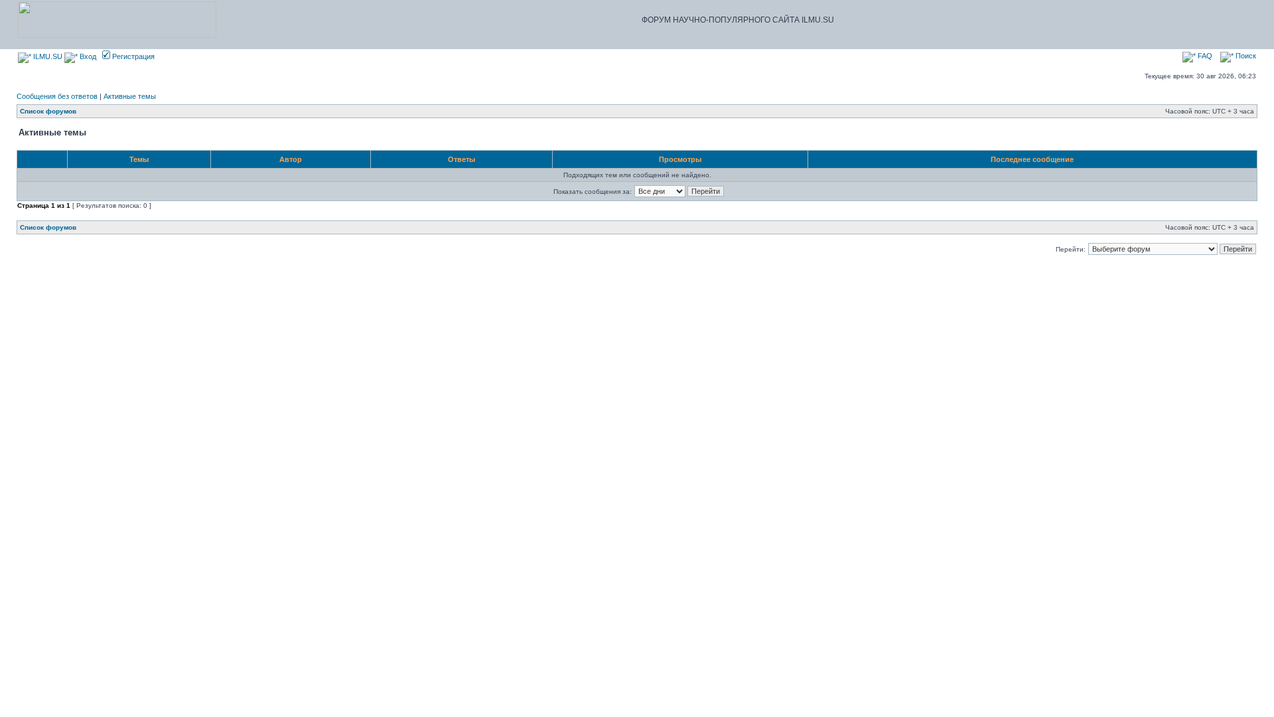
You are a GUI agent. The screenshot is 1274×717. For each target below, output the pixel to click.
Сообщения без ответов (57, 96)
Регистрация (132, 56)
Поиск (1245, 56)
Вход (87, 56)
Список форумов (48, 111)
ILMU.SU (46, 56)
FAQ (1204, 56)
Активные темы (130, 96)
